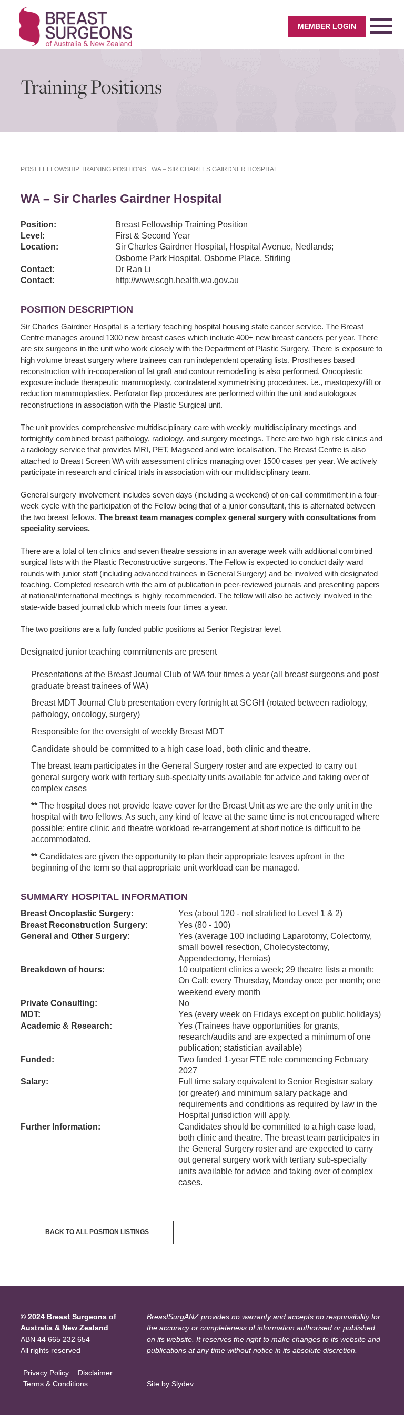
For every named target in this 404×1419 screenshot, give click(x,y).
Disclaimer (95, 1373)
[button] (381, 26)
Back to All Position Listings (97, 1232)
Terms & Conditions (55, 1384)
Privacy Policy (46, 1373)
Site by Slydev (170, 1384)
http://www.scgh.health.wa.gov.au (177, 280)
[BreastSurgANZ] (75, 26)
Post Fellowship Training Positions (83, 169)
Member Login (327, 26)
